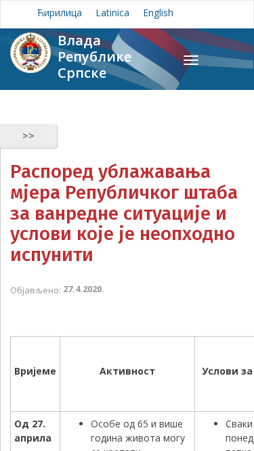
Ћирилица (59, 12)
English (158, 12)
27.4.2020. (83, 289)
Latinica (112, 12)
